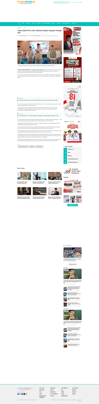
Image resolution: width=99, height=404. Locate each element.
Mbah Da (70, 155)
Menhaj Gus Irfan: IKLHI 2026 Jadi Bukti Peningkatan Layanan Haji (23, 198)
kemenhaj (32, 146)
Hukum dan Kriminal (46, 23)
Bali (62, 389)
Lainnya (73, 23)
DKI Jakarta (41, 389)
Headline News (64, 395)
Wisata (73, 393)
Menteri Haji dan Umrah (37, 69)
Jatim (22, 23)
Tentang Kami (53, 399)
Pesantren (66, 308)
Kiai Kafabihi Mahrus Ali (73, 158)
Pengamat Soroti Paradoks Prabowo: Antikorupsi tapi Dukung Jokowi (74, 303)
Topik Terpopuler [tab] (69, 146)
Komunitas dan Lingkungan (42, 396)
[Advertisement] (49, 14)
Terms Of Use (79, 399)
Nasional (28, 23)
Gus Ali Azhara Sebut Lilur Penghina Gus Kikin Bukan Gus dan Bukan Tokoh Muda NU (74, 293)
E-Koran (66, 177)
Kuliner (62, 393)
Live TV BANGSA (54, 393)
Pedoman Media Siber (61, 399)
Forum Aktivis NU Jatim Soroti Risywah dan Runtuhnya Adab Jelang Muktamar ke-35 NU (73, 281)
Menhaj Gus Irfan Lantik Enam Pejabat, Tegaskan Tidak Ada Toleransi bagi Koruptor (54, 198)
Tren (40, 391)
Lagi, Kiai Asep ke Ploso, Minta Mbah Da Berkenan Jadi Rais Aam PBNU (74, 298)
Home (20, 27)
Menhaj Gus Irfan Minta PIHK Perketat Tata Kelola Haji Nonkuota (39, 183)
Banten (51, 389)
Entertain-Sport (66, 23)
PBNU (69, 152)
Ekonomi (58, 23)
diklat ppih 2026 (39, 146)
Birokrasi (38, 23)
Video (40, 393)
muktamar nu (70, 149)
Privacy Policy (73, 399)
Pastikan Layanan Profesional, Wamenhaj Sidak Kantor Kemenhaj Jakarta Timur (54, 183)
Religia (53, 23)
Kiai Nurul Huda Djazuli (72, 162)
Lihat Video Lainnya (72, 264)
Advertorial (52, 391)
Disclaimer (68, 399)
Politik (33, 23)
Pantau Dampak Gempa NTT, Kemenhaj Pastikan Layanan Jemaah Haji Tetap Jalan (38, 100)
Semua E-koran (72, 205)
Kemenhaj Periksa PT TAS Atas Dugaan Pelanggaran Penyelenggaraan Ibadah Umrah (38, 115)
